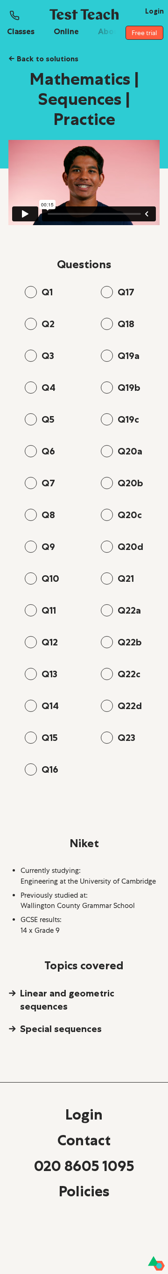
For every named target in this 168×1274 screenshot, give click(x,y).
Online (66, 31)
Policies (84, 1191)
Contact (84, 1140)
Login (84, 1114)
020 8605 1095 (84, 1166)
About (110, 31)
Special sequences (61, 1028)
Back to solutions (43, 58)
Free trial (144, 33)
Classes (21, 31)
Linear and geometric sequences (67, 1000)
